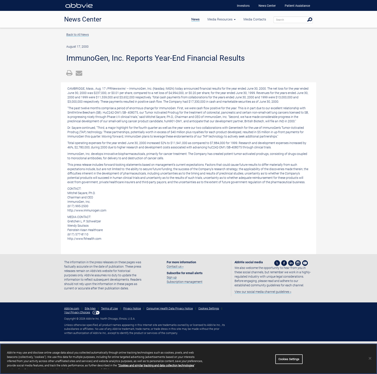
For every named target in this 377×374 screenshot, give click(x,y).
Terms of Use (109, 308)
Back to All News (77, 34)
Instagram (298, 263)
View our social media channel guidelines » (263, 291)
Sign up (172, 277)
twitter (277, 263)
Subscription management (184, 281)
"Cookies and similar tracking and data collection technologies (156, 365)
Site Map (90, 308)
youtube (305, 263)
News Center (267, 5)
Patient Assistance (297, 5)
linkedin (291, 263)
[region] (188, 359)
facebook (284, 263)
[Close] (370, 358)
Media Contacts (254, 19)
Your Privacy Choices (77, 312)
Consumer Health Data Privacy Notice (169, 308)
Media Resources (220, 19)
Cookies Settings (208, 308)
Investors (243, 5)
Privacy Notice (132, 308)
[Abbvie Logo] (79, 8)
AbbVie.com (71, 308)
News (195, 19)
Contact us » (175, 266)
